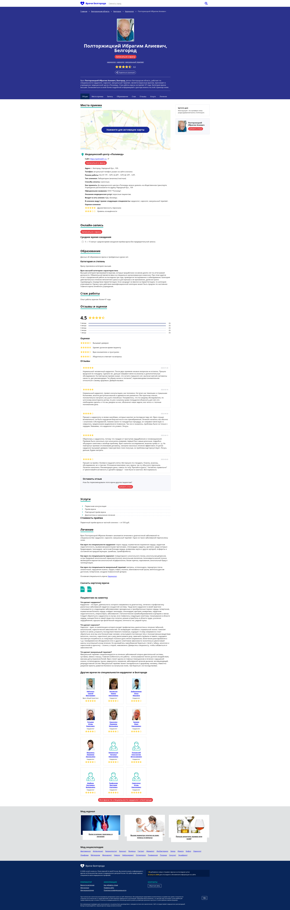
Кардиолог (112, 576)
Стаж (134, 96)
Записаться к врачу (125, 56)
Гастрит (141, 851)
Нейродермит (128, 855)
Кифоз (188, 851)
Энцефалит (182, 855)
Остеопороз (141, 855)
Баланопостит (111, 851)
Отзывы (143, 96)
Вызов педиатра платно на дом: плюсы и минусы (144, 836)
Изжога (181, 851)
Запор (172, 851)
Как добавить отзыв (111, 885)
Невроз (117, 855)
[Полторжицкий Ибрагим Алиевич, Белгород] (125, 30)
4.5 (134, 67)
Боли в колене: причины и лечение (101, 835)
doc (89, 589)
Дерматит (150, 851)
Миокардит (107, 855)
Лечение (163, 96)
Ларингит (197, 851)
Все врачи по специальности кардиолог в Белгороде (125, 800)
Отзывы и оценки (93, 306)
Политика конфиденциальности (115, 890)
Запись (110, 96)
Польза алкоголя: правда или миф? (189, 837)
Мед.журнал (84, 888)
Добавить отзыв (125, 487)
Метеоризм (95, 855)
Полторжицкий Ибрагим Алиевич (125, 46)
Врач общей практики (90, 698)
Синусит (172, 855)
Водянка (131, 851)
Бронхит (122, 851)
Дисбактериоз (162, 851)
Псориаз (163, 855)
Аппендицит (98, 851)
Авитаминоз (85, 851)
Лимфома (84, 855)
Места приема (97, 96)
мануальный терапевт (134, 62)
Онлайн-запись (91, 225)
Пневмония (153, 855)
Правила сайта (109, 888)
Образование (122, 96)
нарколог (120, 62)
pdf (82, 589)
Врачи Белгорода (96, 3)
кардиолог (111, 62)
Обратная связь (154, 886)
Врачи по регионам (87, 885)
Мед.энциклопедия (87, 890)
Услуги (153, 96)
